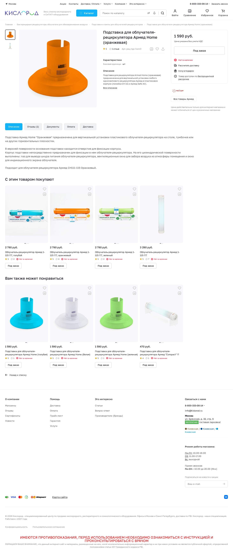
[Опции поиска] (148, 13)
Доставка (88, 126)
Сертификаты (12, 415)
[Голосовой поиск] (155, 13)
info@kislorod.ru (193, 410)
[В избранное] (157, 49)
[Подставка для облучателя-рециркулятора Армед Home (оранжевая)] (58, 68)
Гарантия (55, 420)
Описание (13, 126)
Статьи (99, 405)
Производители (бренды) (109, 415)
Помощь (55, 399)
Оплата (71, 126)
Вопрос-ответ (102, 410)
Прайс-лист (56, 415)
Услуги (53, 426)
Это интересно (104, 399)
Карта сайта (59, 497)
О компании (12, 399)
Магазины (10, 405)
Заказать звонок (219, 4)
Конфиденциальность (16, 527)
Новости (9, 420)
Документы (53, 126)
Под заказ (199, 50)
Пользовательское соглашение (49, 527)
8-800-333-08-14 (199, 3)
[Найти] (162, 13)
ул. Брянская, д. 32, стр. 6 (203, 418)
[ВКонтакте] (226, 497)
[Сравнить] (151, 49)
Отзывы (32, 126)
